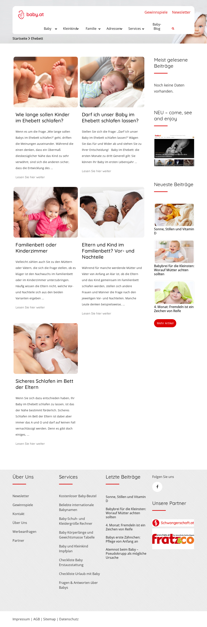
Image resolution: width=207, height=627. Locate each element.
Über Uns (20, 522)
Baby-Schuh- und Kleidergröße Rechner (75, 521)
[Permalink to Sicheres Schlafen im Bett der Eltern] (46, 372)
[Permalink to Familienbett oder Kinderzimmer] (46, 236)
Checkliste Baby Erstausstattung (71, 562)
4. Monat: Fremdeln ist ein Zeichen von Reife (174, 309)
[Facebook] (157, 487)
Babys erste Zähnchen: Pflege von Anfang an (123, 539)
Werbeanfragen (24, 531)
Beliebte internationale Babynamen (76, 507)
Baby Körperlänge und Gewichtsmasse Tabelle (77, 535)
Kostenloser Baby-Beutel (77, 496)
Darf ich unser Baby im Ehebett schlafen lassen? (110, 117)
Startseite (20, 38)
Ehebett (37, 38)
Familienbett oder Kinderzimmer (36, 248)
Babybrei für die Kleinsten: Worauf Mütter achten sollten (174, 270)
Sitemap (49, 619)
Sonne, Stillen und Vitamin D (174, 231)
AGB (36, 619)
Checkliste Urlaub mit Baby (79, 574)
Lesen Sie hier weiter (30, 177)
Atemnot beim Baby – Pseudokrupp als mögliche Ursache (126, 553)
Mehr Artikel (165, 323)
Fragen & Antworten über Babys (78, 585)
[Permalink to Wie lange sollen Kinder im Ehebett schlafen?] (46, 105)
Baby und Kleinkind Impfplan (73, 548)
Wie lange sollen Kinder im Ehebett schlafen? (43, 117)
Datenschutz (69, 619)
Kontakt (18, 514)
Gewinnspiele (156, 12)
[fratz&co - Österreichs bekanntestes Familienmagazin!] (173, 548)
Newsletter (181, 12)
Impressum (21, 619)
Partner (18, 540)
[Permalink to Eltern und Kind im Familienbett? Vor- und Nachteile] (112, 236)
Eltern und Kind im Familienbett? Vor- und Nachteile (108, 251)
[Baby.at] (31, 12)
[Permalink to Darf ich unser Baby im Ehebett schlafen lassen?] (112, 105)
